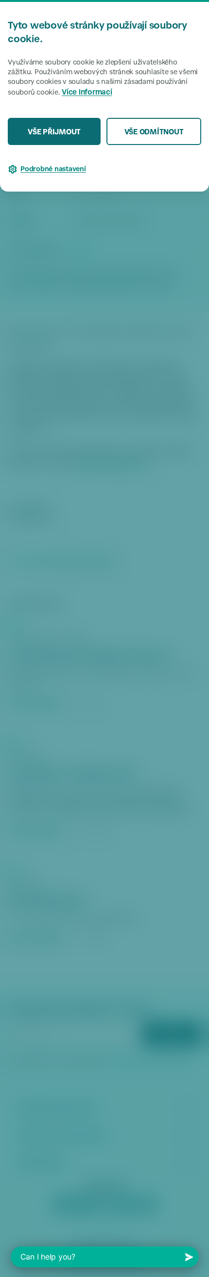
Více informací (87, 93)
